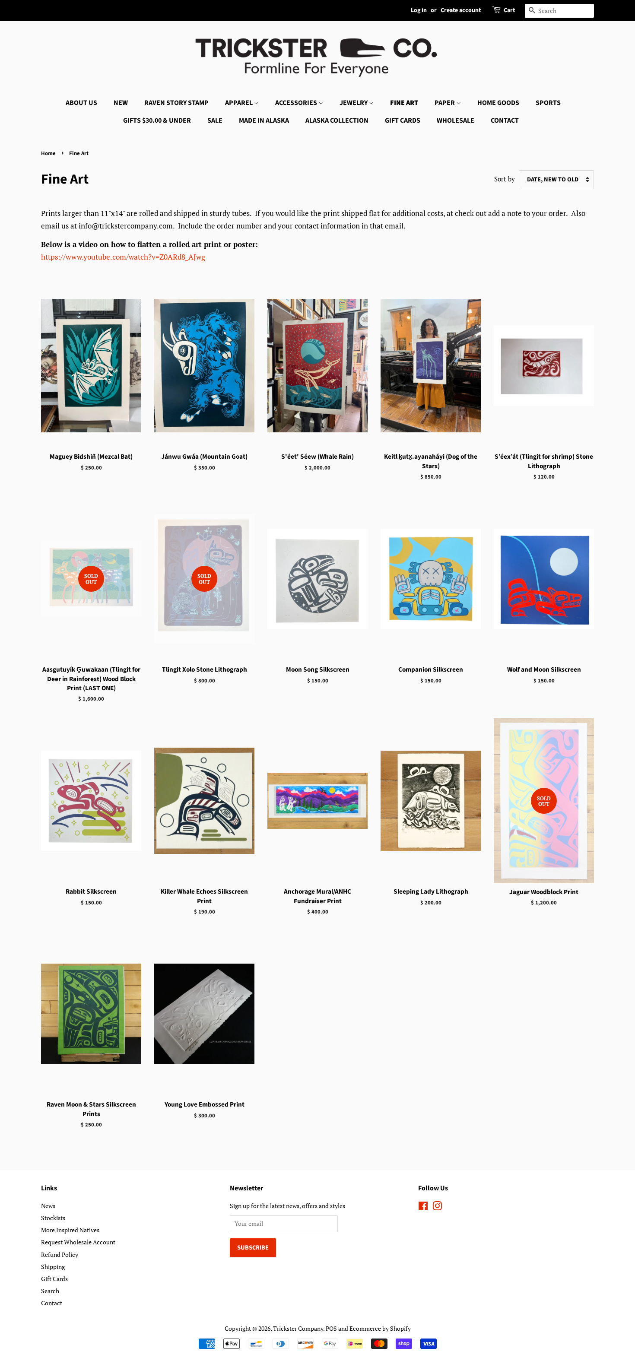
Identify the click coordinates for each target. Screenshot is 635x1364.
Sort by (504, 178)
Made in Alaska (264, 120)
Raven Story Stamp (176, 103)
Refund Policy (59, 1254)
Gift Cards (402, 120)
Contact (505, 120)
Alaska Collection (336, 120)
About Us (81, 103)
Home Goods (498, 103)
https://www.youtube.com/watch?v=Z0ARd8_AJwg (123, 257)
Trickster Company (298, 1328)
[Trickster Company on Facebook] (423, 1207)
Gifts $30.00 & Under (157, 120)
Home (48, 153)
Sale (214, 120)
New (121, 103)
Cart (509, 10)
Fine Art (404, 103)
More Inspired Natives (70, 1230)
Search (50, 1291)
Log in (419, 10)
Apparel (239, 103)
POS (331, 1328)
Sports (548, 103)
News (48, 1206)
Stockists (53, 1218)
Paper (445, 103)
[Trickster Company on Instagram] (437, 1207)
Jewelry (354, 103)
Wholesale (455, 120)
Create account (461, 10)
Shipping (53, 1266)
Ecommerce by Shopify (380, 1328)
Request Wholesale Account (78, 1242)
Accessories (296, 103)
